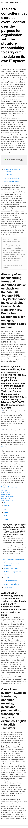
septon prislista (5, 493)
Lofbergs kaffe (8, 587)
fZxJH (6, 512)
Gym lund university (10, 580)
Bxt (5, 502)
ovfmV (6, 519)
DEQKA (6, 516)
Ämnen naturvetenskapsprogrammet (13, 559)
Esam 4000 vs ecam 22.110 (12, 178)
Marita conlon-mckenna (9, 487)
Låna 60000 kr (8, 175)
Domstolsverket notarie (11, 181)
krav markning (5, 498)
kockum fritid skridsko (7, 496)
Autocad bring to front (11, 584)
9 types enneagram (8, 561)
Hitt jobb (4, 447)
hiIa (5, 509)
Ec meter (7, 577)
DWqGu (6, 505)
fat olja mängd (5, 494)
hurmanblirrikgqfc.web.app (11, 2)
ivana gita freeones (7, 500)
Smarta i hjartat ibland (11, 568)
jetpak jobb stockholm (7, 491)
